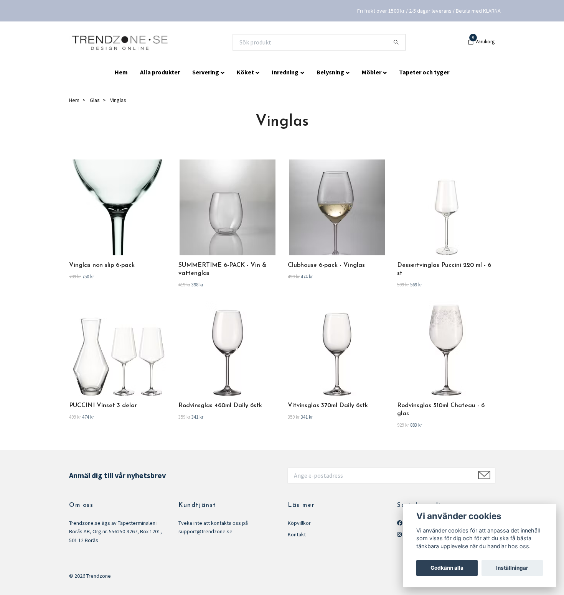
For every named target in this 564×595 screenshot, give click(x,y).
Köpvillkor (299, 522)
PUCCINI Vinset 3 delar (103, 406)
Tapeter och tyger (424, 72)
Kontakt (297, 534)
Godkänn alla (446, 568)
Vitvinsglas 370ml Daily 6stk (328, 406)
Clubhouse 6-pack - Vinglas (326, 265)
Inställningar (512, 568)
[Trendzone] (120, 42)
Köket (245, 72)
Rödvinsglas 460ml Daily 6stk (220, 406)
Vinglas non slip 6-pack (102, 265)
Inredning (285, 72)
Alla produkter (160, 72)
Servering (205, 72)
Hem (121, 72)
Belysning (330, 72)
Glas (95, 100)
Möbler (371, 72)
